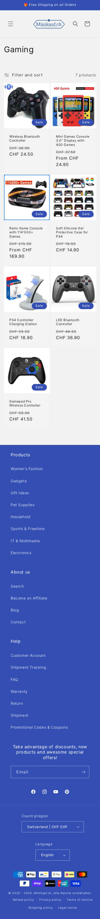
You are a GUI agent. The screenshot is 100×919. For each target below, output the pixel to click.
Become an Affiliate (29, 598)
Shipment (20, 715)
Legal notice (67, 907)
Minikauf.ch (43, 893)
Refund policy (23, 900)
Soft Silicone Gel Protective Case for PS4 (72, 232)
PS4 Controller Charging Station (23, 322)
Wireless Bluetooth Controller (24, 138)
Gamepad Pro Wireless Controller (24, 403)
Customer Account (28, 655)
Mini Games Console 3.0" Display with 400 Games (73, 140)
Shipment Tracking (28, 667)
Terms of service (80, 900)
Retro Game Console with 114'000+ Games (26, 232)
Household (20, 516)
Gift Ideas (20, 493)
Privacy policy (50, 900)
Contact (18, 622)
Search (17, 586)
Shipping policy (40, 907)
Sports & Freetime (28, 528)
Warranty (19, 691)
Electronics (21, 552)
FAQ (14, 679)
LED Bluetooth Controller (67, 322)
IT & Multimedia (25, 541)
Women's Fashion (27, 468)
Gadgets (19, 481)
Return (17, 703)
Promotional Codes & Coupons (39, 727)
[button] (11, 24)
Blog (15, 610)
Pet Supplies (22, 504)
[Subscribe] (83, 772)
